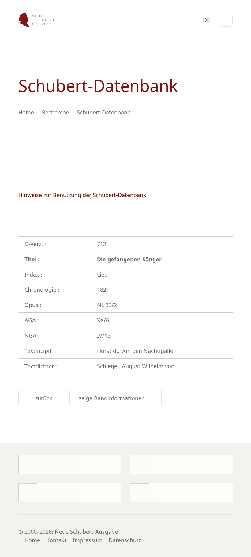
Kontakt (56, 540)
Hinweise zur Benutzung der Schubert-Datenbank (82, 195)
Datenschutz (125, 540)
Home (32, 540)
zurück (42, 398)
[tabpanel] (125, 97)
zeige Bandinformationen (113, 398)
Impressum (88, 540)
